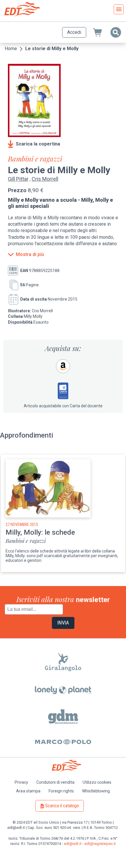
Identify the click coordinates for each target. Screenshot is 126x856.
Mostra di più (30, 254)
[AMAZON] (63, 366)
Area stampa (28, 791)
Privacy (21, 782)
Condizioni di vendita (55, 782)
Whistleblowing (96, 791)
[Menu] (119, 9)
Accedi (74, 32)
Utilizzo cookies (97, 782)
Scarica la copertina (38, 144)
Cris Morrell (45, 179)
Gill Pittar (18, 179)
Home (11, 48)
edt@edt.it (72, 843)
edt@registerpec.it (100, 843)
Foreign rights (61, 791)
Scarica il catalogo (62, 805)
